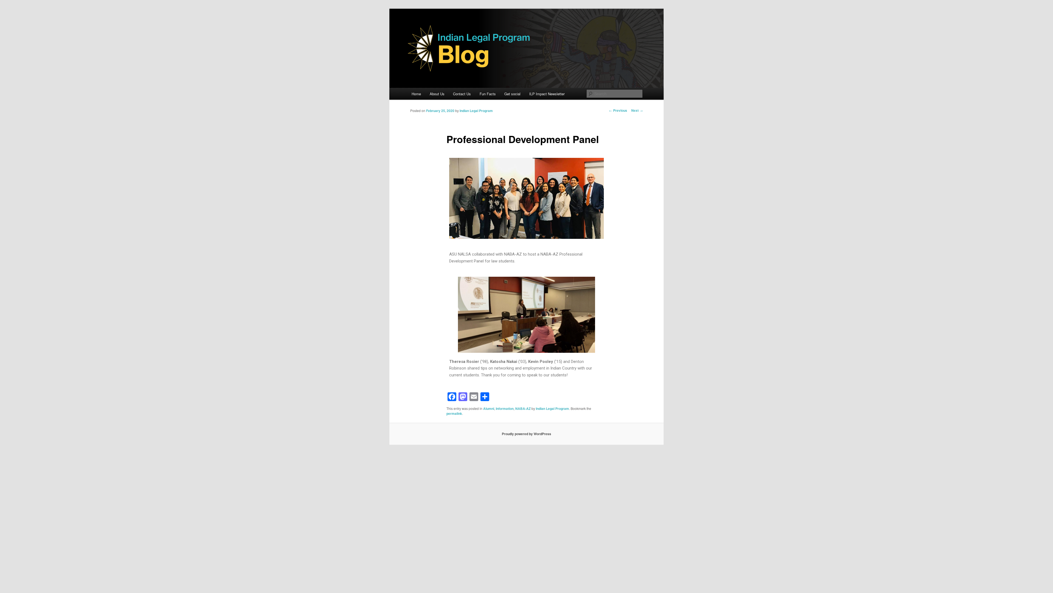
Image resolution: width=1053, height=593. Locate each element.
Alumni (488, 408)
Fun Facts (488, 93)
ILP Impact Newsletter (547, 93)
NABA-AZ (523, 408)
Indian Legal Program (476, 110)
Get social (512, 93)
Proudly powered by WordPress (526, 433)
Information (505, 408)
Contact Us (462, 93)
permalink (454, 413)
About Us (437, 93)
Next (637, 110)
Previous (618, 110)
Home (416, 93)
